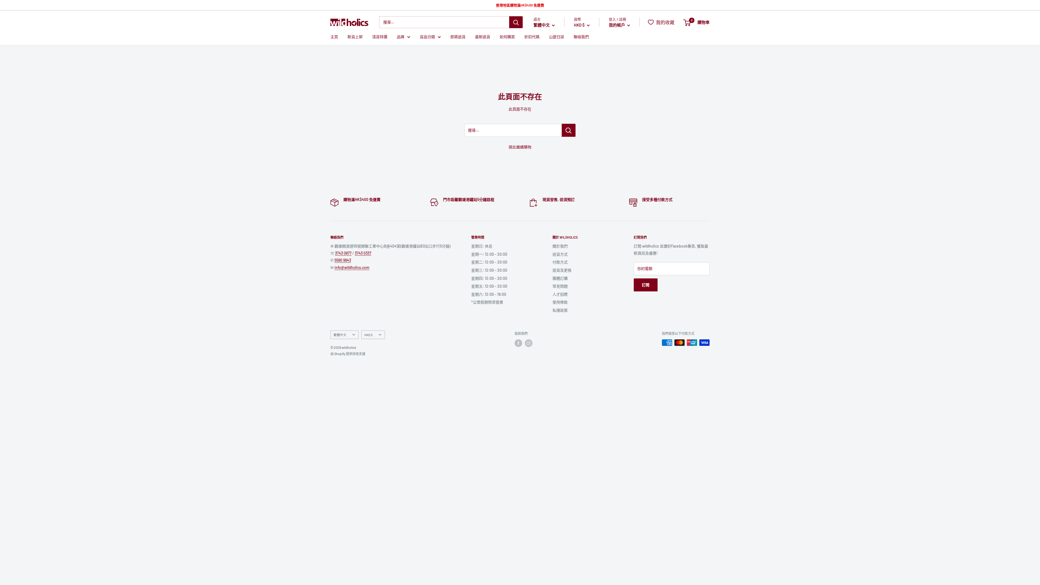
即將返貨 (458, 36)
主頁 (334, 36)
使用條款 (560, 302)
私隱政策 (560, 310)
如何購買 (507, 36)
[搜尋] (516, 22)
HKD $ (368, 335)
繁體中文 (339, 335)
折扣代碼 (532, 36)
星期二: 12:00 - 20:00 (489, 262)
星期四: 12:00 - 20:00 (489, 278)
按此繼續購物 (520, 147)
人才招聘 (560, 294)
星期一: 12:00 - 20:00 (489, 254)
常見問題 (560, 286)
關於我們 (560, 246)
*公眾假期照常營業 (487, 302)
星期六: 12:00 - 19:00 (488, 294)
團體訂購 (560, 278)
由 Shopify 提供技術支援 (347, 354)
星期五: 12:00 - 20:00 (489, 286)
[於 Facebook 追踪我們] (518, 343)
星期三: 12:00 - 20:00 (489, 270)
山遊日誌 (556, 36)
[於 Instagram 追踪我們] (528, 343)
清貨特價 (379, 36)
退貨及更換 (561, 270)
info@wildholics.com (351, 267)
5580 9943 (342, 260)
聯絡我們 (581, 36)
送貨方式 (560, 254)
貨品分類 (427, 36)
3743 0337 (363, 253)
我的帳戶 (617, 24)
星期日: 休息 (481, 246)
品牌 (400, 36)
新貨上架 (355, 36)
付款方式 (560, 262)
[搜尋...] (569, 130)
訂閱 (645, 284)
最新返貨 (482, 36)
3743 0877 (343, 253)
